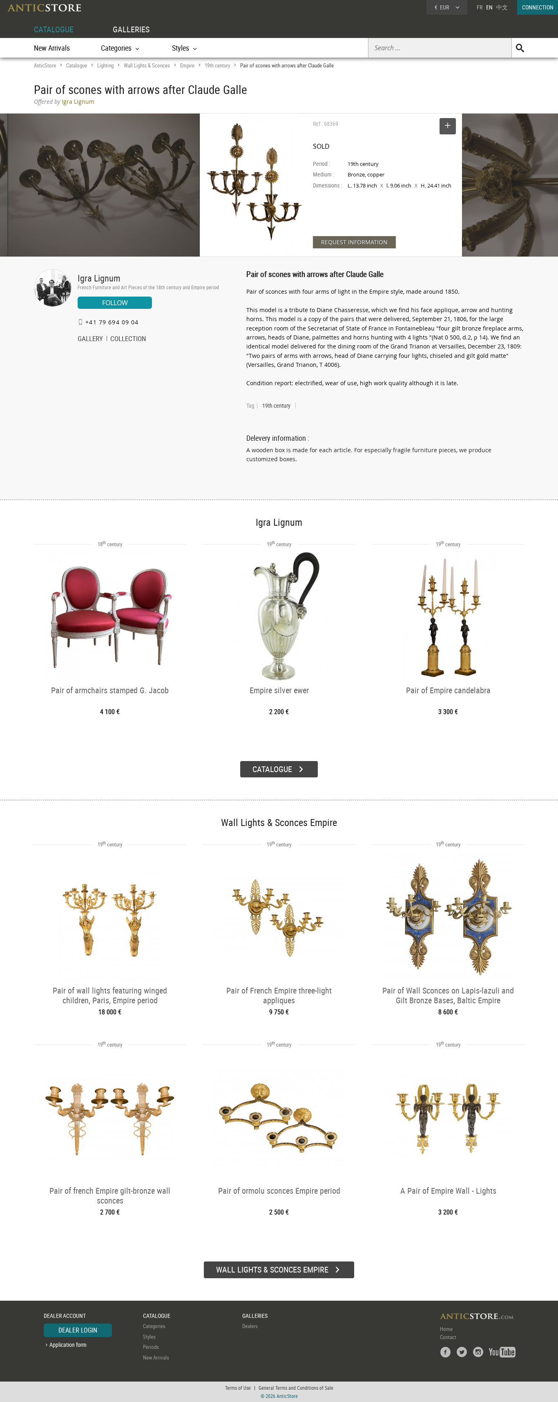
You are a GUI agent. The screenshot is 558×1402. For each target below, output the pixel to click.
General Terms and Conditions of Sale (296, 1387)
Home (446, 1329)
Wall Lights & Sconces (147, 65)
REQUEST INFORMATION (354, 242)
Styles (149, 1336)
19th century (217, 65)
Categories (154, 1326)
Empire (187, 65)
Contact (448, 1337)
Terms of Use (238, 1387)
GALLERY (90, 339)
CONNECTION (538, 7)
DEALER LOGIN (77, 1330)
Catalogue (76, 65)
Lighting (105, 65)
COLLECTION (128, 339)
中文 (502, 7)
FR (479, 7)
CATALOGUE (54, 29)
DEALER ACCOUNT (65, 1315)
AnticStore (45, 65)
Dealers (250, 1326)
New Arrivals (52, 48)
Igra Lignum (99, 278)
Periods (151, 1347)
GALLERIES (131, 29)
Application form (68, 1344)
